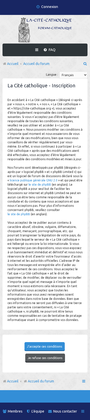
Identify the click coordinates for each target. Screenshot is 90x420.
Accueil (12, 381)
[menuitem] (47, 7)
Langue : (52, 74)
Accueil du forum (41, 381)
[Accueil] (45, 30)
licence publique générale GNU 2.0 (34, 180)
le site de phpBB (39, 184)
